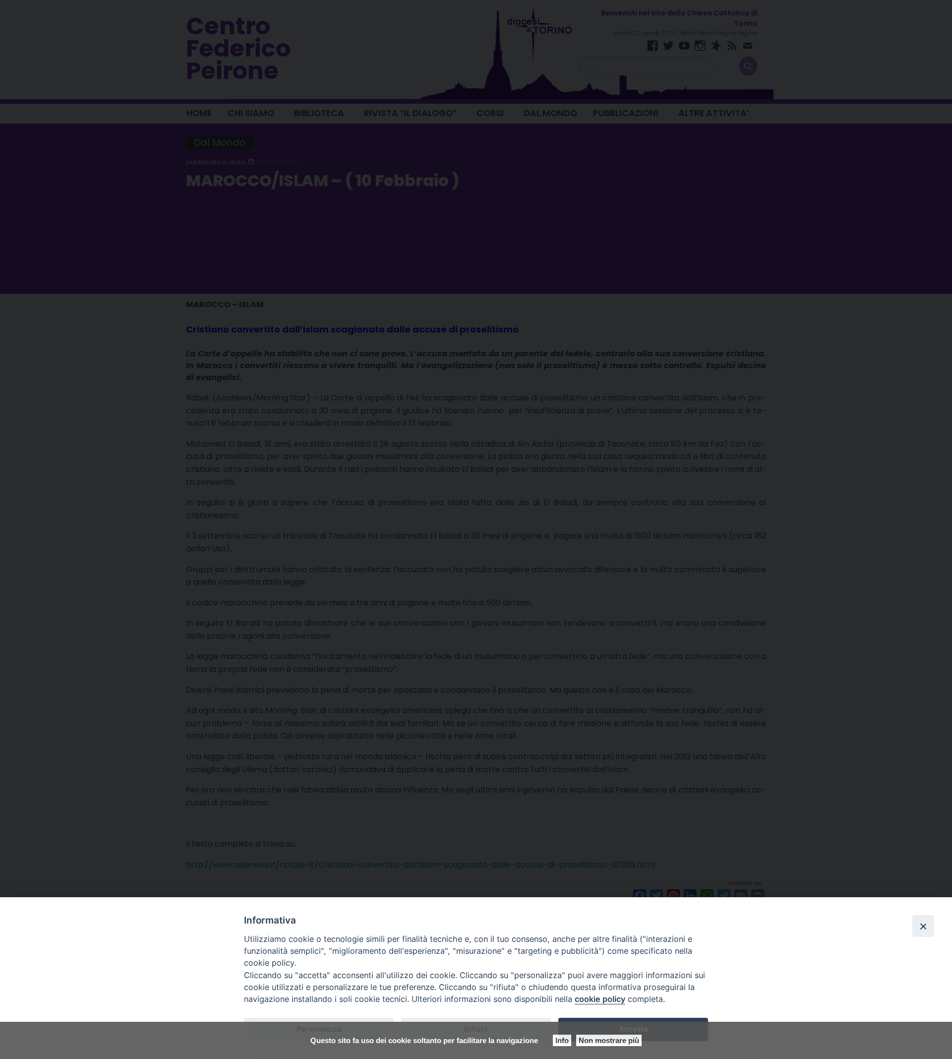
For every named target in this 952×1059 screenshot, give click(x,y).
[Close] (923, 926)
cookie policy (600, 999)
